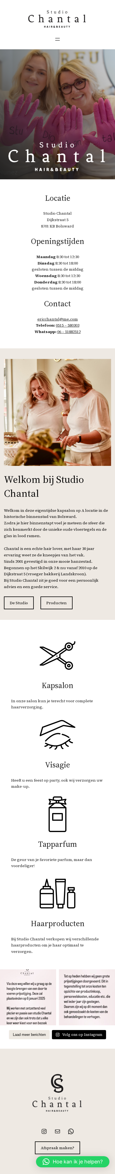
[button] (72, 1161)
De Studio (19, 603)
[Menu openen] (57, 39)
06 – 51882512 (69, 331)
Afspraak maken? (57, 1148)
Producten (56, 603)
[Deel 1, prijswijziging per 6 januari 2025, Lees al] (28, 997)
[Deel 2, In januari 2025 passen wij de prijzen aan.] (87, 997)
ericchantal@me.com (57, 319)
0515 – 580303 (67, 325)
